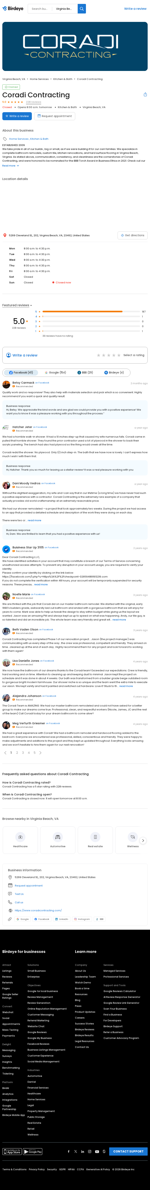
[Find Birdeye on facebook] (68, 1151)
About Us (80, 970)
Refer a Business (113, 1032)
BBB (101, 919)
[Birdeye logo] (13, 9)
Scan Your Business (115, 1008)
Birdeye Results (84, 1035)
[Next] (142, 840)
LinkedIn (63, 919)
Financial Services (38, 1087)
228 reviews (33, 102)
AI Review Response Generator (122, 997)
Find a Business (113, 1014)
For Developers (112, 1020)
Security (52, 1169)
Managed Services (114, 970)
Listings (7, 970)
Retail (31, 1128)
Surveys (7, 1056)
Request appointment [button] (29, 885)
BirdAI (5, 1088)
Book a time (82, 988)
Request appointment (57, 116)
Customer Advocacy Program (121, 1038)
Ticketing (7, 1073)
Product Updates (85, 1012)
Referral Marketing (38, 1020)
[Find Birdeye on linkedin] (82, 1151)
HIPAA (71, 1169)
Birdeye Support (113, 1026)
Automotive (35, 1076)
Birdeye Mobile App (13, 1115)
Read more (8, 165)
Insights (7, 1062)
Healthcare (34, 1093)
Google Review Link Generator (121, 1003)
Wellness (33, 1134)
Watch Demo (83, 982)
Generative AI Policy (98, 1169)
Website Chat (36, 1026)
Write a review (135, 8)
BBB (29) (87, 372)
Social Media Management (44, 1061)
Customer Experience (41, 1055)
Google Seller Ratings (10, 996)
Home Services (39, 79)
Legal (31, 1105)
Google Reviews (37, 1032)
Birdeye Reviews (84, 1029)
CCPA (80, 1169)
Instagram (84, 919)
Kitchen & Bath (62, 79)
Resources (81, 994)
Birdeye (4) (116, 372)
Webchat (7, 1012)
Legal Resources (84, 1041)
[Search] (82, 8)
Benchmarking (11, 1067)
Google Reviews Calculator (120, 991)
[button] (40, 753)
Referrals (7, 982)
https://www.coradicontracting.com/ (38, 910)
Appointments (11, 1024)
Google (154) (57, 372)
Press (78, 1006)
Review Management (40, 997)
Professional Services (116, 976)
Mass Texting (10, 1030)
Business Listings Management (46, 1049)
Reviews (7, 976)
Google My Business (40, 1038)
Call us (19, 902)
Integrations (9, 1099)
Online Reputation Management (47, 1008)
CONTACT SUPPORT (128, 1151)
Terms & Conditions (14, 1169)
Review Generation (39, 1003)
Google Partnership (9, 1107)
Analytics (7, 1094)
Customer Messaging (41, 1014)
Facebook (43, 919)
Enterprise (34, 976)
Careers (80, 1017)
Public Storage (36, 1117)
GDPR (62, 1169)
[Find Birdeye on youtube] (97, 1151)
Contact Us (82, 1047)
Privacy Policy (37, 1169)
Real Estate (34, 1123)
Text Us (19, 894)
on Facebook (42, 382)
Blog (77, 1000)
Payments (8, 1035)
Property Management (41, 1111)
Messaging (8, 1050)
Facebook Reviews (38, 1044)
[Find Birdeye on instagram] (89, 1151)
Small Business (37, 970)
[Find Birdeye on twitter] (75, 1151)
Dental (32, 1081)
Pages (6, 988)
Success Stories (84, 1023)
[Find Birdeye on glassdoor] (104, 1151)
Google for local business (43, 991)
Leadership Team (85, 976)
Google (25, 919)
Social (5, 1018)
